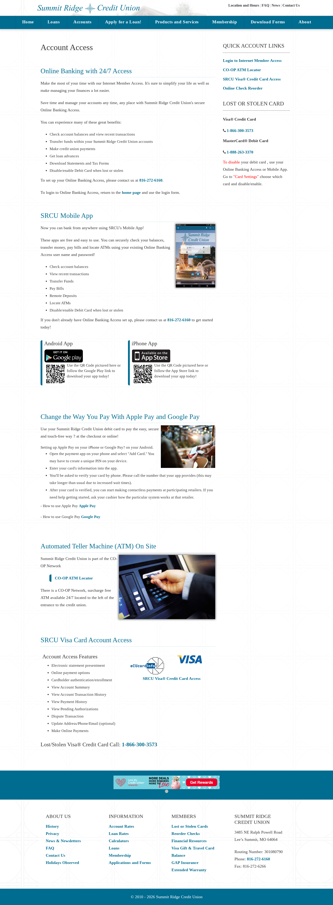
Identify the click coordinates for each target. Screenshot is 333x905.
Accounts (82, 21)
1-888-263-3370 (240, 152)
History (52, 826)
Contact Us (291, 5)
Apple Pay (87, 506)
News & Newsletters (63, 841)
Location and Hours (243, 5)
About (305, 21)
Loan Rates (119, 833)
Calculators (119, 841)
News (276, 5)
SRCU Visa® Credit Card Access (171, 678)
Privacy (52, 833)
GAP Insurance (184, 862)
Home (28, 21)
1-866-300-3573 (139, 744)
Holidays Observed (62, 862)
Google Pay (90, 517)
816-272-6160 (150, 180)
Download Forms (268, 21)
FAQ (265, 5)
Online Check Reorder (243, 88)
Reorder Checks (185, 833)
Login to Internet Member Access (252, 60)
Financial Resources (189, 841)
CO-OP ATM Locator (74, 578)
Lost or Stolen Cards (189, 826)
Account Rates (121, 826)
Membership (224, 21)
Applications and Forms (130, 862)
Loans (54, 21)
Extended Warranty (188, 870)
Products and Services (177, 21)
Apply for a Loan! (123, 21)
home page (131, 192)
